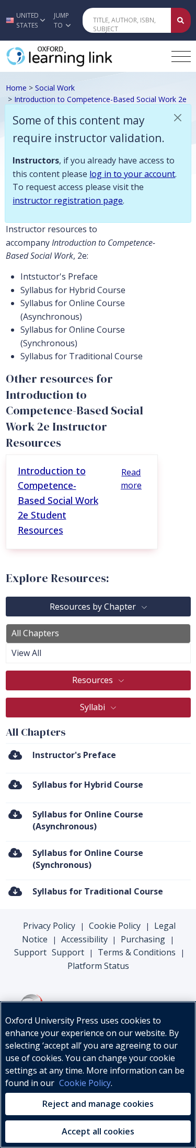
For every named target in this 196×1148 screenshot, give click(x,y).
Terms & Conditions (137, 952)
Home (16, 88)
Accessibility (84, 939)
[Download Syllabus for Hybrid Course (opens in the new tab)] (15, 784)
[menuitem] (98, 758)
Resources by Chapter (94, 606)
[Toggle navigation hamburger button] (181, 56)
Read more (131, 478)
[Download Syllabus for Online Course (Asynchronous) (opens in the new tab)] (15, 814)
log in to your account (132, 174)
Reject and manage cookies (98, 1103)
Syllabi (93, 707)
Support (30, 952)
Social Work (55, 88)
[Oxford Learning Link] (84, 56)
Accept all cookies (98, 1131)
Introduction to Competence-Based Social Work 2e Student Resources (58, 500)
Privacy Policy (49, 925)
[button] (24, 20)
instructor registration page (68, 200)
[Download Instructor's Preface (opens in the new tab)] (15, 755)
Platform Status (98, 966)
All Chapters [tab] (35, 633)
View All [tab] (26, 653)
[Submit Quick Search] (181, 20)
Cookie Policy (115, 925)
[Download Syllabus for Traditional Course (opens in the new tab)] (15, 891)
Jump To (61, 20)
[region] (98, 1074)
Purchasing (143, 939)
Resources (93, 680)
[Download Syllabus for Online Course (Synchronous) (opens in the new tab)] (15, 852)
